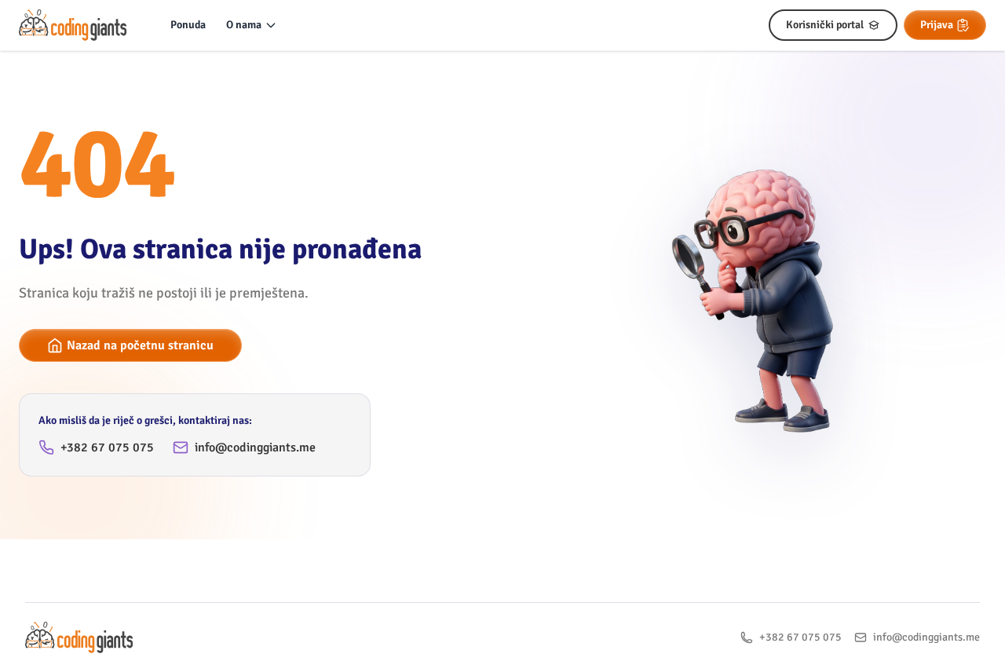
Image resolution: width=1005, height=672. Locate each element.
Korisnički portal (825, 24)
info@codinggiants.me (255, 447)
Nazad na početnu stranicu (140, 345)
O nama (243, 24)
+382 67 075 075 (107, 447)
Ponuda (188, 24)
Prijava (936, 24)
